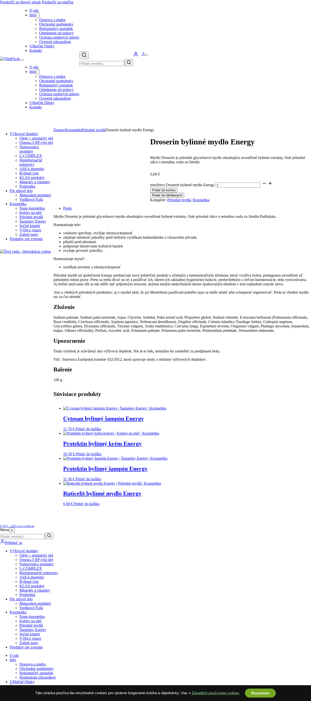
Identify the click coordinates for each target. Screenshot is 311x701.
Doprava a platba (52, 20)
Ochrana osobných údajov (59, 37)
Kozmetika (18, 204)
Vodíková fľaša (31, 199)
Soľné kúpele (29, 226)
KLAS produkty (32, 177)
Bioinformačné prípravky (30, 162)
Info (32, 15)
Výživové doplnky (24, 134)
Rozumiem (260, 693)
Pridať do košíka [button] (88, 429)
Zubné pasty (28, 234)
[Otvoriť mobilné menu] (22, 60)
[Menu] (146, 55)
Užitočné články (41, 46)
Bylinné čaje (29, 173)
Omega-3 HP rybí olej (36, 142)
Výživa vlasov (30, 230)
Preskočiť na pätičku (57, 2)
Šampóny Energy (32, 221)
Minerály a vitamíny (34, 182)
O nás (33, 10)
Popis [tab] (67, 208)
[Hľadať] (84, 55)
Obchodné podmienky (56, 24)
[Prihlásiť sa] (135, 55)
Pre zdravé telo (21, 191)
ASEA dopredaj (31, 169)
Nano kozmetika (32, 208)
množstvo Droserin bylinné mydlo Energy (182, 185)
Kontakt (35, 50)
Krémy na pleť (30, 212)
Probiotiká (27, 186)
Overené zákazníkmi (55, 42)
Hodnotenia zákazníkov (37, 677)
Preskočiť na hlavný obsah (20, 2)
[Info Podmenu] (38, 15)
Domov (59, 130)
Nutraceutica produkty (29, 149)
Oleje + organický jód (36, 138)
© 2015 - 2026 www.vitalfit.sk (17, 526)
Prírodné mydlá (31, 217)
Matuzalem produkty (35, 195)
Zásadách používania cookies (215, 693)
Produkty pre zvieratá (26, 239)
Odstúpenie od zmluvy (56, 33)
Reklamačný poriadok (56, 28)
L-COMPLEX (30, 156)
